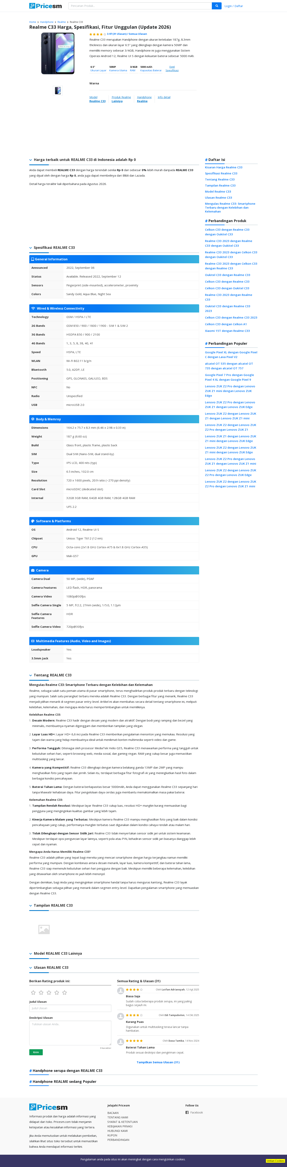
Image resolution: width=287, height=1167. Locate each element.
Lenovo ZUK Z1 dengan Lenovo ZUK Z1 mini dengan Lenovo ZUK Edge (230, 438)
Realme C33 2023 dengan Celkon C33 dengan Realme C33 (231, 266)
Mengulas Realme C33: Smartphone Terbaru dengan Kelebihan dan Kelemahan (230, 207)
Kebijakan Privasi (119, 1126)
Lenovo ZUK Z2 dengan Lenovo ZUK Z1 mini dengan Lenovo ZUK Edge (230, 450)
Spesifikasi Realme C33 (221, 173)
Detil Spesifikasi (172, 68)
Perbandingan (118, 1140)
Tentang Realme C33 (220, 179)
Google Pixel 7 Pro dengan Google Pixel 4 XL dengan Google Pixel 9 (229, 377)
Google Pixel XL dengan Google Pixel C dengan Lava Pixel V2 (231, 354)
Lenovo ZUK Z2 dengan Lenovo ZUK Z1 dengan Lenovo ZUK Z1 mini (230, 416)
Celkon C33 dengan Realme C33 (227, 281)
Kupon (112, 1135)
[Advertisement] (231, 92)
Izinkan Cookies (275, 1161)
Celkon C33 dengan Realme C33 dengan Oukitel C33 (227, 232)
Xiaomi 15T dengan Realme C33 (227, 331)
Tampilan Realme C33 (220, 185)
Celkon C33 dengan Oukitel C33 (227, 288)
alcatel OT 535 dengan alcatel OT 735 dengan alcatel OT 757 (229, 366)
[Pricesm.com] (45, 6)
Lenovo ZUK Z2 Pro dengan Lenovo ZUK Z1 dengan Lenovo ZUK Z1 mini (230, 461)
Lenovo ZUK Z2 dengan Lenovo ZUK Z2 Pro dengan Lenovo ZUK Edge (230, 472)
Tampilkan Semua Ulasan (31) (158, 1062)
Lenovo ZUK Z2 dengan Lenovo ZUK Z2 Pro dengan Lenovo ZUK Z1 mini (230, 483)
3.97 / (118, 34)
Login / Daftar (234, 6)
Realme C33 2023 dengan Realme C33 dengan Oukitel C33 (228, 243)
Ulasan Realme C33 (218, 197)
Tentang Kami (117, 1117)
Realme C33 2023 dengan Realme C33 (228, 297)
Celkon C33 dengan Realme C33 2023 (231, 317)
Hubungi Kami (117, 1131)
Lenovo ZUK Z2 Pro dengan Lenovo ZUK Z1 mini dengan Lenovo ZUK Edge (230, 390)
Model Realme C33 (218, 191)
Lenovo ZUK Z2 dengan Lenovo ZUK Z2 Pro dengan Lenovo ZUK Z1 (230, 427)
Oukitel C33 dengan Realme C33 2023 (227, 308)
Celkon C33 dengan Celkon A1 (226, 324)
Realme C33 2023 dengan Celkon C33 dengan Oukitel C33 (231, 254)
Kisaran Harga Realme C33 (223, 167)
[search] (217, 5)
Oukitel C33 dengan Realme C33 (227, 275)
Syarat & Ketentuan (122, 1122)
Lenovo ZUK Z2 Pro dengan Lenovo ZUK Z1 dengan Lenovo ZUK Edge (230, 404)
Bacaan (113, 1113)
